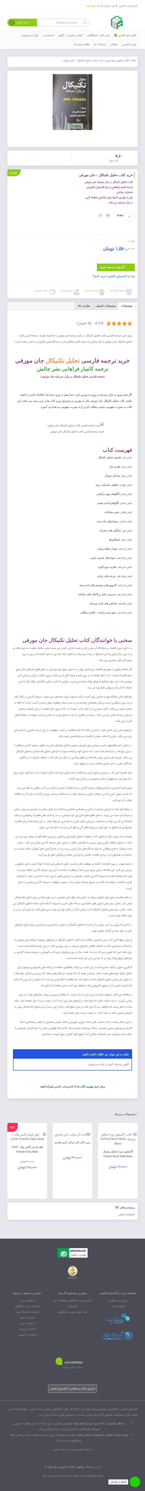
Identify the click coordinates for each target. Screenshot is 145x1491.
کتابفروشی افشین (64, 1086)
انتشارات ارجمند (27, 1329)
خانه (133, 60)
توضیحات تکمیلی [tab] (106, 305)
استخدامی (48, 35)
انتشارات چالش (126, 1214)
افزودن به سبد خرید (112, 267)
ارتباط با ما (100, 44)
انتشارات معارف (27, 1318)
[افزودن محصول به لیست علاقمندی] (38, 158)
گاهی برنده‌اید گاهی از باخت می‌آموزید (108, 1064)
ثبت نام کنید (93, 6)
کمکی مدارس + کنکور (70, 35)
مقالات (114, 44)
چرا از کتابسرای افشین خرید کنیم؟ (114, 276)
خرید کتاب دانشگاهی (98, 35)
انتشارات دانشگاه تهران (27, 1312)
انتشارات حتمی (27, 1323)
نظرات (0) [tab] (84, 305)
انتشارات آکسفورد (27, 1335)
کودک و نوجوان (30, 35)
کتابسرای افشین (128, 6)
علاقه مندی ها (82, 44)
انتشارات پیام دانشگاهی (27, 1306)
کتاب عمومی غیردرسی (117, 60)
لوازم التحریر (129, 44)
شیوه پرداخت (118, 1306)
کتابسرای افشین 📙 (125, 35)
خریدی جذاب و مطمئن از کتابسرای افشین (72, 1388)
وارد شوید (109, 6)
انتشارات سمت (27, 1300)
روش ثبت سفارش (117, 1300)
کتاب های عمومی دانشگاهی (72, 1312)
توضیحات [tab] (126, 305)
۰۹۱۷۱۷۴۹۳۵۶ (73, 1362)
